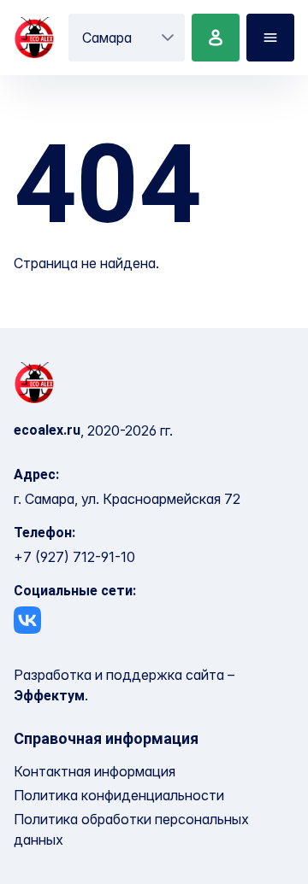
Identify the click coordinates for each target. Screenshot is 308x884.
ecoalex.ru (47, 430)
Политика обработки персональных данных (131, 829)
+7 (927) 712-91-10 (74, 556)
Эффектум (49, 696)
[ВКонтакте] (27, 620)
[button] (168, 37)
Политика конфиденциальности (119, 795)
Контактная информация (94, 771)
